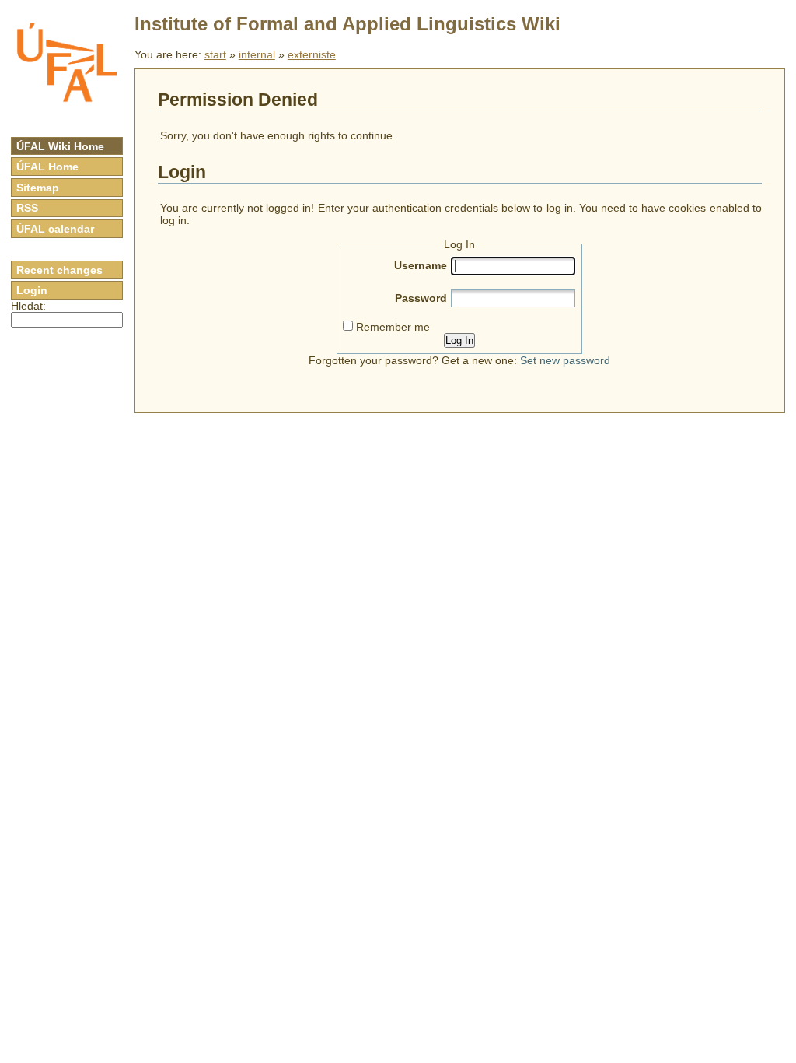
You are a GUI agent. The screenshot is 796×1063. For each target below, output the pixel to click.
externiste (312, 54)
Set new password (565, 360)
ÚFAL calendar (55, 229)
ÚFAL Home (47, 166)
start (215, 54)
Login (31, 290)
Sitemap (37, 187)
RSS (27, 208)
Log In (459, 340)
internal (257, 54)
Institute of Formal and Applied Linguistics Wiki (347, 23)
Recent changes (59, 270)
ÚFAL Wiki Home (60, 146)
